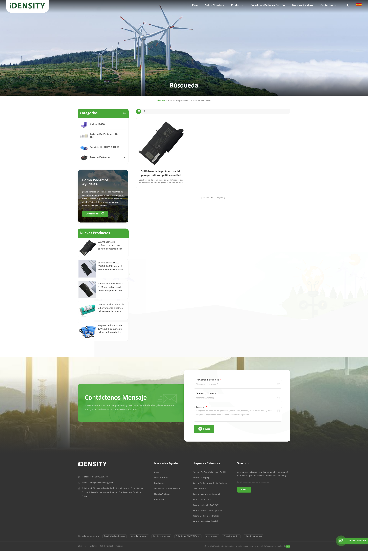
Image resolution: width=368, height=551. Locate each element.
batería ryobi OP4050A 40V (205, 505)
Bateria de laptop (200, 478)
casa (195, 5)
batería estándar (100, 157)
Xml (101, 546)
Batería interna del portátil (205, 521)
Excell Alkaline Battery (114, 536)
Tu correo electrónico (208, 379)
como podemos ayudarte (95, 182)
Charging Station (231, 536)
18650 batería (199, 489)
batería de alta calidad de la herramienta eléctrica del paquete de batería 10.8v (111, 308)
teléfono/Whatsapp (206, 393)
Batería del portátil (201, 499)
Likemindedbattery (253, 536)
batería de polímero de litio (104, 136)
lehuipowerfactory (161, 536)
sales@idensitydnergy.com (101, 482)
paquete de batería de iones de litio (209, 472)
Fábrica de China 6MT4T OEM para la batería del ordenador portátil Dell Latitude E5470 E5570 (110, 287)
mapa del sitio (91, 546)
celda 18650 (97, 124)
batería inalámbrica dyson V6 (206, 494)
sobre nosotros (214, 5)
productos (237, 5)
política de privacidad (114, 546)
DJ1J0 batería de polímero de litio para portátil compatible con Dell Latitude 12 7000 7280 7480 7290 (161, 173)
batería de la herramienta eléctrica (209, 483)
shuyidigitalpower (139, 536)
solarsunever (212, 536)
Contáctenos (328, 5)
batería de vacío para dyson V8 (207, 510)
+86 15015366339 (99, 477)
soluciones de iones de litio (268, 5)
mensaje (201, 407)
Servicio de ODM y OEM (104, 147)
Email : (85, 482)
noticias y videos (302, 5)
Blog (80, 546)
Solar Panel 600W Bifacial (188, 536)
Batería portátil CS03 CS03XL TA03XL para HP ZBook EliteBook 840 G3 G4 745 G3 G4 (110, 266)
